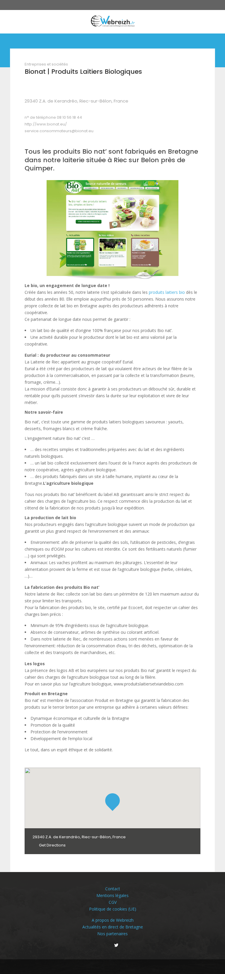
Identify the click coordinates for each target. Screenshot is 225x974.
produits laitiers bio (167, 292)
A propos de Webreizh (113, 920)
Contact (112, 888)
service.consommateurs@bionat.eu (59, 131)
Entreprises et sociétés (46, 64)
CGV (113, 902)
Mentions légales (112, 895)
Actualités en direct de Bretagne (112, 927)
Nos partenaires (112, 933)
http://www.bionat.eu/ (46, 124)
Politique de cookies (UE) (112, 909)
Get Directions (52, 845)
